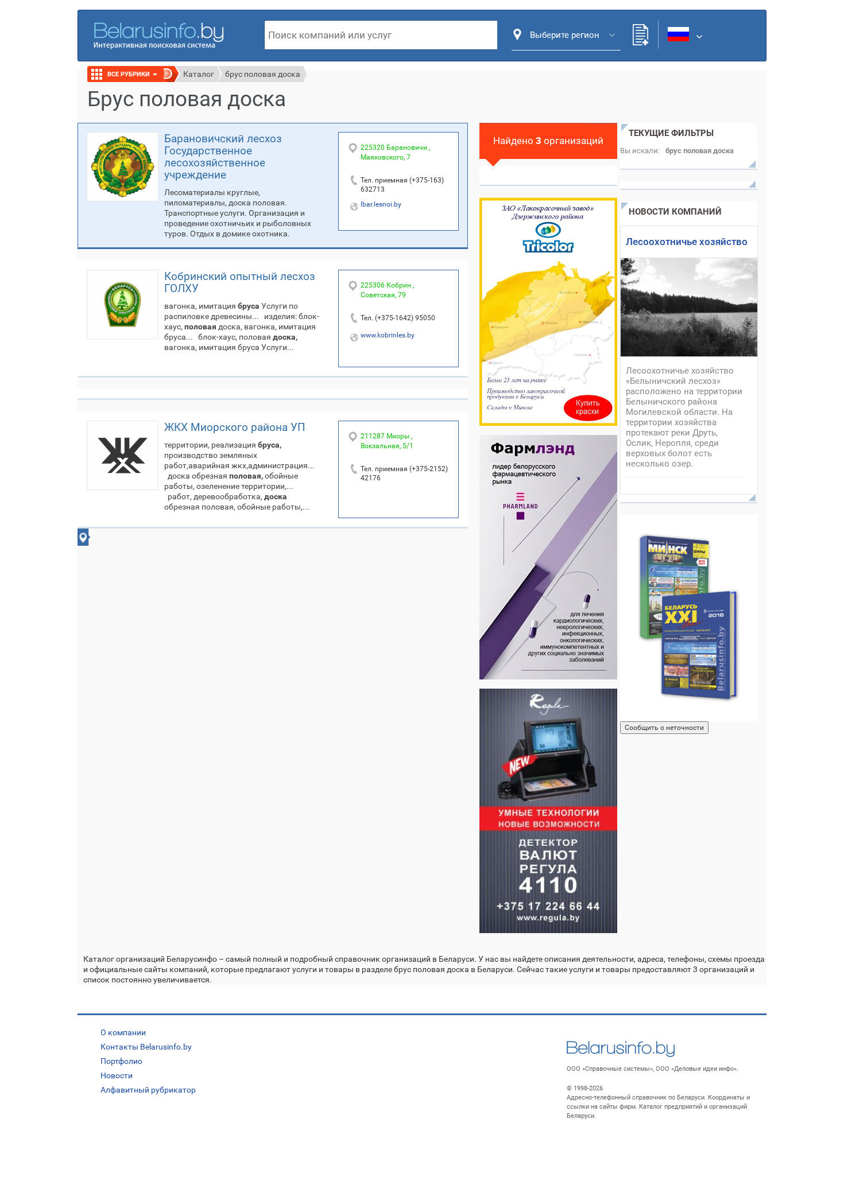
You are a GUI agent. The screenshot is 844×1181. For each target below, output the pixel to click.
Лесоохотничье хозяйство (687, 241)
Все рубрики (129, 74)
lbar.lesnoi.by (381, 204)
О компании (123, 1032)
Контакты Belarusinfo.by (146, 1046)
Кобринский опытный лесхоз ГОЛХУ (239, 282)
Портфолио (121, 1061)
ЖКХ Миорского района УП (234, 427)
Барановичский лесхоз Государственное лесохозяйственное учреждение (223, 156)
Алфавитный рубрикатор (148, 1089)
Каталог (198, 74)
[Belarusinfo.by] (158, 34)
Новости (116, 1075)
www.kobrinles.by (388, 335)
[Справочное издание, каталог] (689, 618)
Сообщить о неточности (664, 728)
